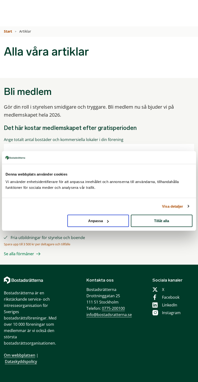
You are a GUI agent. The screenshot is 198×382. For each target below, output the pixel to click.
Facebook (170, 297)
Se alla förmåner (19, 253)
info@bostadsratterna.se (109, 314)
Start (8, 31)
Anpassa (95, 221)
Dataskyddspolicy (21, 361)
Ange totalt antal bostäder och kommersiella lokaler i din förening (63, 139)
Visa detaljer (172, 206)
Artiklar (25, 31)
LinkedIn (169, 305)
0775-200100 (113, 308)
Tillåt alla (161, 221)
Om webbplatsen (19, 355)
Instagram (171, 312)
